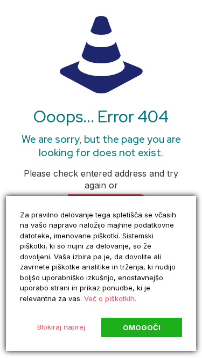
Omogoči (142, 327)
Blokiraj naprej (61, 327)
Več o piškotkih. (110, 298)
